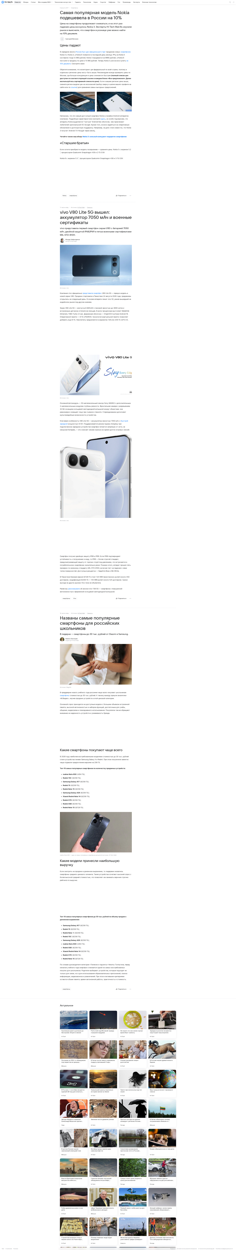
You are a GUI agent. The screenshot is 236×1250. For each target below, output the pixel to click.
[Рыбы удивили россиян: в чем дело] (74, 1202)
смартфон (97, 293)
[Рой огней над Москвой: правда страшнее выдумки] (103, 1024)
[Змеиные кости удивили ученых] (103, 1113)
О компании (9, 1248)
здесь (103, 119)
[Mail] (2, 2)
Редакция (173, 1248)
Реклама (15, 1248)
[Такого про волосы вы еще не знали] (133, 1084)
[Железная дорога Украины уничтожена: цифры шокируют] (133, 1231)
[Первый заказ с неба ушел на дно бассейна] (133, 1202)
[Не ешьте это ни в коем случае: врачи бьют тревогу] (133, 1024)
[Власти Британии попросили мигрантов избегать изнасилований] (74, 1172)
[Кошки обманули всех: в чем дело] (162, 1143)
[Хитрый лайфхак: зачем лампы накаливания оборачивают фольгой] (162, 1202)
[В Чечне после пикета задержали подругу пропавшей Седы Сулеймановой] (103, 1054)
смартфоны (64, 695)
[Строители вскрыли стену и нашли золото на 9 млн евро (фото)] (74, 1231)
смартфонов (126, 52)
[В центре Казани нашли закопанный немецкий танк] (74, 1143)
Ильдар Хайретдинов (72, 239)
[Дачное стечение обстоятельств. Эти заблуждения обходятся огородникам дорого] (162, 1231)
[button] (77, 102)
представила (88, 293)
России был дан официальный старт (91, 52)
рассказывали (74, 589)
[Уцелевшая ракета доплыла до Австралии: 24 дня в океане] (74, 1024)
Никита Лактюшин (71, 638)
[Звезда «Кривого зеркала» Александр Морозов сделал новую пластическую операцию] (74, 1113)
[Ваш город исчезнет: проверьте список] (162, 1084)
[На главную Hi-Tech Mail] (8, 2)
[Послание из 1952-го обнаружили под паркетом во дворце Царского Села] (74, 1054)
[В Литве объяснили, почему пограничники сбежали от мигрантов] (162, 1113)
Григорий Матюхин (71, 39)
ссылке (74, 87)
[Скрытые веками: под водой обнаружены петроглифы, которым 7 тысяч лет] (103, 1172)
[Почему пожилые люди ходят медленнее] (103, 1231)
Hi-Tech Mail (81, 207)
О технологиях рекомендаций (206, 1248)
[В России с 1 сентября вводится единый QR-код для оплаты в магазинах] (74, 1084)
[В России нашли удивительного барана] (162, 1054)
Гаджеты (89, 207)
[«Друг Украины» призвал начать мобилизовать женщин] (103, 1202)
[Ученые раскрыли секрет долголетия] (133, 1054)
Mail (3, 1248)
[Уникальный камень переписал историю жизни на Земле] (103, 1084)
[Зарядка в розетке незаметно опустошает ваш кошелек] (162, 1024)
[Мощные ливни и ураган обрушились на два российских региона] (162, 1172)
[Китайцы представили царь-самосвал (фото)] (103, 1143)
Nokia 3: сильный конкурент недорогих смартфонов (105, 137)
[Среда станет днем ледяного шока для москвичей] (133, 1172)
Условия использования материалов (187, 1248)
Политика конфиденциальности (224, 1248)
